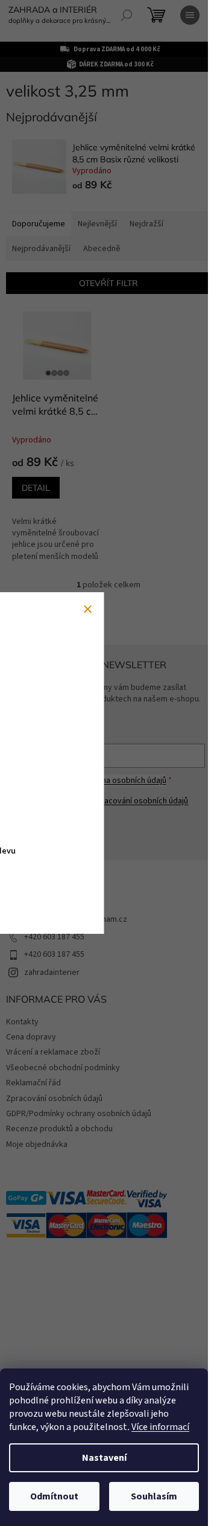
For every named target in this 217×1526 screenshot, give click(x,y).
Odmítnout (54, 1496)
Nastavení (104, 1457)
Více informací (160, 1427)
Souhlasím (154, 1496)
